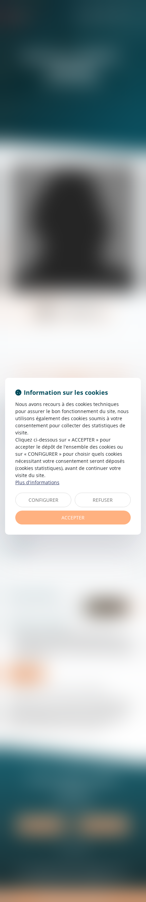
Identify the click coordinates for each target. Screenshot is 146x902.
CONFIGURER (43, 500)
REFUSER (103, 500)
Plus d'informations (37, 482)
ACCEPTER (73, 517)
